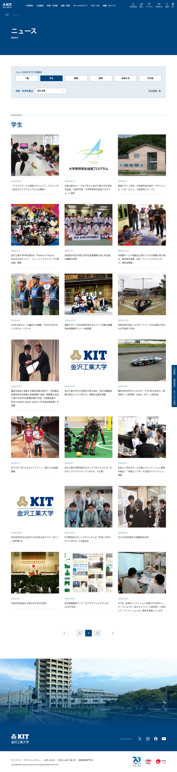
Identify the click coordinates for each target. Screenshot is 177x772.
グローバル (95, 6)
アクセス (149, 7)
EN (172, 7)
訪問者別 (133, 7)
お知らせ (125, 78)
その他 (150, 78)
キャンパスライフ (80, 6)
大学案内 (29, 6)
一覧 (27, 78)
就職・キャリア (109, 6)
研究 (101, 78)
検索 (167, 7)
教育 (76, 78)
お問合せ (159, 7)
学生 (51, 78)
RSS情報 (153, 91)
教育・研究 (65, 6)
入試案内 (40, 6)
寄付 (141, 7)
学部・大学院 (52, 6)
